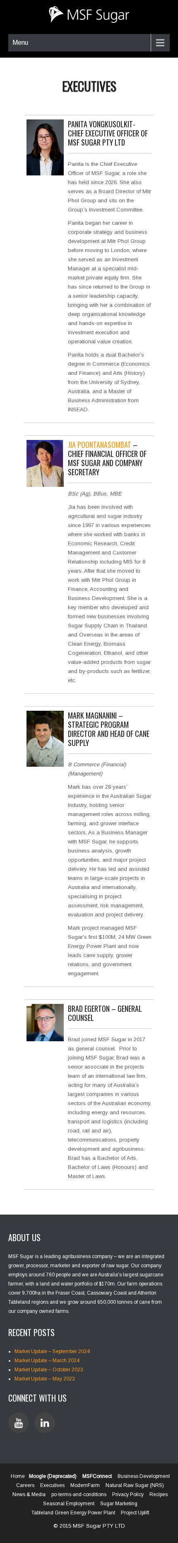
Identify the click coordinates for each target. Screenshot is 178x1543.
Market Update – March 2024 (46, 1360)
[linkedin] (44, 1422)
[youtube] (18, 1422)
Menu (20, 42)
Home (18, 1476)
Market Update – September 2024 (52, 1351)
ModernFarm (85, 1485)
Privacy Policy (128, 1494)
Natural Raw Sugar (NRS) (135, 1485)
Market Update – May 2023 (44, 1379)
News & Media (29, 1494)
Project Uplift (135, 1513)
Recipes (158, 1494)
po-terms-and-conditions (78, 1494)
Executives (52, 1485)
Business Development (144, 1476)
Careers (25, 1485)
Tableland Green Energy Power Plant (73, 1513)
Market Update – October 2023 (48, 1370)
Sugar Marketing (118, 1504)
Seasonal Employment (68, 1504)
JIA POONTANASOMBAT (99, 444)
